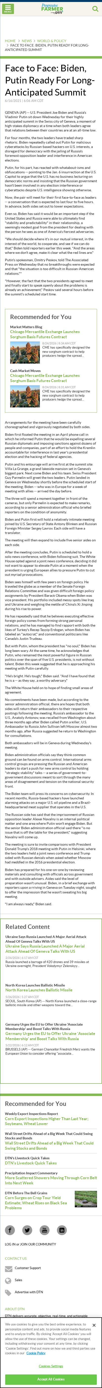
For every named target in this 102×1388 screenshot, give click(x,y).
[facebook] (10, 1230)
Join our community (38, 1244)
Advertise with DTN (29, 1292)
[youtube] (45, 1230)
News (27, 41)
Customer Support (28, 1268)
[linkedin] (62, 1230)
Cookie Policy (36, 1353)
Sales (18, 1280)
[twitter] (27, 1230)
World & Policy (51, 41)
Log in (10, 1244)
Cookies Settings (51, 1366)
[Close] (94, 1325)
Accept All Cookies (50, 1379)
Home (10, 41)
